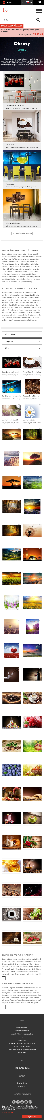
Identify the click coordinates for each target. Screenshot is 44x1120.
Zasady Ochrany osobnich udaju (22, 1034)
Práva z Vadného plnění (22, 1046)
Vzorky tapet (22, 1053)
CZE (23, 2)
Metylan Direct (22, 1083)
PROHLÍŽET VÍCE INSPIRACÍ (23, 233)
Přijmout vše (32, 1117)
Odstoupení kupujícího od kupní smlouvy (22, 1043)
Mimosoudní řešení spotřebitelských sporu (22, 1050)
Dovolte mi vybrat (7, 1112)
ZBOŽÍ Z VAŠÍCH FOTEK (22, 1068)
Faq (22, 1037)
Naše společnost (22, 1028)
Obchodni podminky (22, 1031)
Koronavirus (22, 1040)
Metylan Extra (22, 1086)
